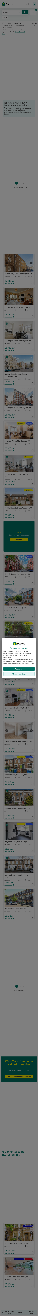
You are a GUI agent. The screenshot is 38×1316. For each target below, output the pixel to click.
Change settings (19, 674)
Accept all (19, 669)
